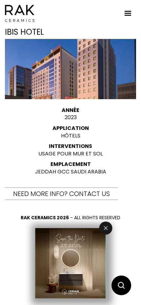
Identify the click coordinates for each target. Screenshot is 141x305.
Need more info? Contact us (61, 193)
